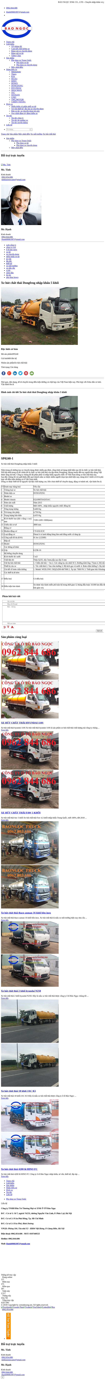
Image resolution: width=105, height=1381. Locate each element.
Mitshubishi (16, 72)
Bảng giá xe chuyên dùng (21, 51)
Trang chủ (10, 42)
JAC (13, 92)
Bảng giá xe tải (17, 53)
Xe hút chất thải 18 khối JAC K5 (18, 1091)
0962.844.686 (11, 8)
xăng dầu (10, 273)
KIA (13, 76)
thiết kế (9, 263)
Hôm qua (6, 1286)
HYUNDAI (16, 88)
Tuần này (6, 1291)
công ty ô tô (11, 247)
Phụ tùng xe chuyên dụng (26, 65)
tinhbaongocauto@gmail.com (13, 179)
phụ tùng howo (12, 277)
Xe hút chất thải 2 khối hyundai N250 (21, 991)
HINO (14, 81)
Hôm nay (6, 1282)
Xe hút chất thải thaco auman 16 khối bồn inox (26, 912)
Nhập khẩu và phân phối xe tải (23, 106)
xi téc (8, 270)
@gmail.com (24, 1244)
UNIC (13, 97)
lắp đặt (9, 261)
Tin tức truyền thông (19, 122)
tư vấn (8, 259)
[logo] (17, 37)
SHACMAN (16, 90)
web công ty (11, 245)
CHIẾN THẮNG (18, 102)
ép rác (8, 275)
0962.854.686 (7, 177)
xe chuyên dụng (12, 254)
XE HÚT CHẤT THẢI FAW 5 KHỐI (20, 812)
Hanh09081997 (12, 1244)
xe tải (8, 252)
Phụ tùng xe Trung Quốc (21, 60)
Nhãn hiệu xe (11, 69)
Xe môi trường (36, 134)
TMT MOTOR (17, 99)
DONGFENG (17, 86)
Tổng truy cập (8, 1300)
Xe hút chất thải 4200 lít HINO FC (19, 1169)
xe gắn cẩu (10, 268)
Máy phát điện (17, 67)
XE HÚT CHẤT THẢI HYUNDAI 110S (22, 722)
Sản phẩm (10, 58)
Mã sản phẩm (6, 354)
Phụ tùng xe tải (22, 62)
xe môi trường (12, 266)
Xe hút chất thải (49, 134)
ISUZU (14, 79)
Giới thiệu (10, 44)
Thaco (13, 74)
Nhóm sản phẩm (7, 363)
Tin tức (9, 116)
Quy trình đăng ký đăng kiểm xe (24, 113)
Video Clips (16, 56)
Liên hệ (9, 125)
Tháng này (6, 1296)
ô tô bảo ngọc (11, 250)
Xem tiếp (4, 730)
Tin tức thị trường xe (19, 120)
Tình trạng (5, 367)
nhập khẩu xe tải (12, 256)
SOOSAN (15, 95)
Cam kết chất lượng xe (20, 49)
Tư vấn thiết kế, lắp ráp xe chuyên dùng (27, 109)
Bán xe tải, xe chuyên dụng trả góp (25, 111)
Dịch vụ (9, 104)
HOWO (14, 83)
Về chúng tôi (16, 46)
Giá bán (4, 358)
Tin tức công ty (17, 118)
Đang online (7, 1277)
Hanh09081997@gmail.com (17, 12)
